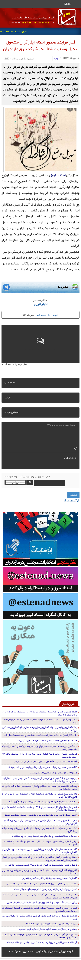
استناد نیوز (58, 175)
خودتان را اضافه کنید (47, 315)
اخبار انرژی (40, 304)
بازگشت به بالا (71, 500)
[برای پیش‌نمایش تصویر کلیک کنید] (40, 139)
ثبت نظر (73, 495)
